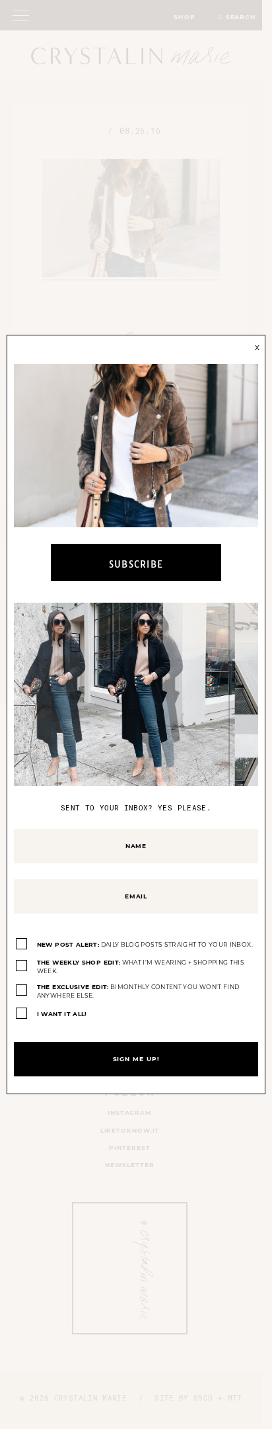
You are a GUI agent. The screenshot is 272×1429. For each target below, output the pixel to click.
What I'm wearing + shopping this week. (140, 967)
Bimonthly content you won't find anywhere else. (138, 991)
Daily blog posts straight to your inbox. (145, 944)
